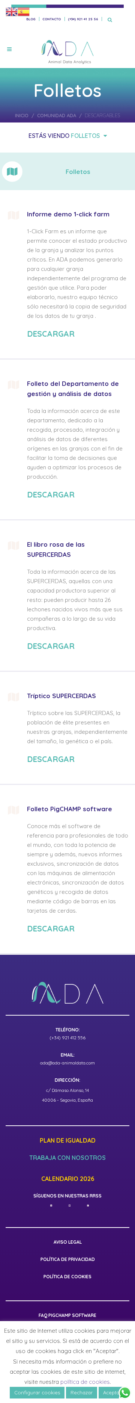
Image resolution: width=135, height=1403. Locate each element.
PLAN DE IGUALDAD (68, 1140)
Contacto (51, 19)
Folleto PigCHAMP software (69, 809)
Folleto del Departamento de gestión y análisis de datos (73, 388)
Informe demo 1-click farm (68, 214)
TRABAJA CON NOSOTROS (67, 1158)
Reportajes (99, 204)
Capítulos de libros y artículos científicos (64, 164)
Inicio (22, 115)
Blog (30, 19)
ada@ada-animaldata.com (67, 1063)
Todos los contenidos (63, 151)
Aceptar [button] (112, 1392)
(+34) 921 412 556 (68, 1037)
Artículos (26, 204)
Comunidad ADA (57, 115)
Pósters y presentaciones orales (64, 190)
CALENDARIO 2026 (67, 1179)
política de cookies (85, 1381)
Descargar (51, 334)
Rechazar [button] (81, 1392)
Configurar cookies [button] (37, 1392)
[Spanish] (24, 11)
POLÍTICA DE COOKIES (68, 1276)
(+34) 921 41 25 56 (83, 19)
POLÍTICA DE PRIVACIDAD (67, 1259)
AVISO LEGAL (68, 1242)
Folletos (85, 135)
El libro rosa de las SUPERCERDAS (56, 549)
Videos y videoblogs (87, 177)
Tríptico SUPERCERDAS (61, 696)
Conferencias (31, 177)
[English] (12, 11)
